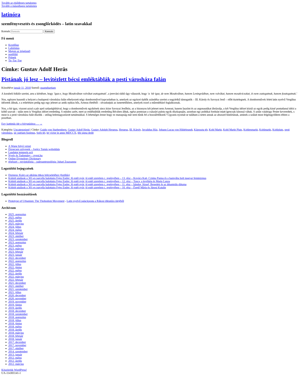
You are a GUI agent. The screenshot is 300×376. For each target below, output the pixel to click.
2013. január (15, 354)
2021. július (14, 292)
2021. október (16, 286)
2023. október (16, 236)
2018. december (17, 310)
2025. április (15, 220)
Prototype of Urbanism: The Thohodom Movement (36, 201)
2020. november (17, 298)
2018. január (15, 339)
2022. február (15, 279)
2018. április (15, 329)
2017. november (17, 345)
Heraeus (123, 129)
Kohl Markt (215, 129)
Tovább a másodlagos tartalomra (19, 6)
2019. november (17, 301)
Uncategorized (22, 129)
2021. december (17, 282)
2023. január (15, 254)
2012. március (16, 363)
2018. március (16, 332)
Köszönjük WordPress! (14, 369)
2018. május (15, 326)
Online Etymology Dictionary (24, 158)
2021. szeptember (18, 289)
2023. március (16, 248)
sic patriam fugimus (24, 132)
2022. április (15, 273)
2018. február (15, 335)
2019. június (15, 304)
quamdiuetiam (48, 87)
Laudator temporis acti (20, 152)
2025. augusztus (17, 214)
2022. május (15, 270)
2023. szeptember (18, 239)
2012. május (15, 357)
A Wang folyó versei (19, 146)
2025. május (15, 217)
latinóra (10, 14)
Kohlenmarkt (250, 129)
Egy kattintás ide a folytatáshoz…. (21, 123)
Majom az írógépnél (19, 51)
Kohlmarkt (265, 129)
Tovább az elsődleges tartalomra (18, 2)
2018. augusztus (17, 317)
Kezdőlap (13, 44)
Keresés (5, 31)
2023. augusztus (17, 242)
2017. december (17, 342)
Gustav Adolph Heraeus (104, 129)
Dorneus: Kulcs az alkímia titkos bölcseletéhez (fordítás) (39, 175)
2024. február (15, 233)
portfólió (13, 54)
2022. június (15, 267)
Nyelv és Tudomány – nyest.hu (25, 155)
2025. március (16, 223)
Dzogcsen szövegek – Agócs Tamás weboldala (34, 149)
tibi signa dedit (86, 132)
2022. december (17, 257)
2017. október (16, 348)
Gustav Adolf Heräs (79, 129)
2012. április (15, 360)
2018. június (15, 323)
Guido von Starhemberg (53, 129)
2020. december (17, 295)
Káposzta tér (200, 129)
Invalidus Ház (149, 129)
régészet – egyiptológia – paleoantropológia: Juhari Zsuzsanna (42, 161)
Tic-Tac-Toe (15, 60)
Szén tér (40, 132)
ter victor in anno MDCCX (61, 132)
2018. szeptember (18, 314)
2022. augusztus (17, 261)
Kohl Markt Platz (232, 129)
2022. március (16, 276)
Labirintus (13, 48)
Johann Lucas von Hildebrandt (176, 129)
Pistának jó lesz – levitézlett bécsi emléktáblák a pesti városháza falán (83, 79)
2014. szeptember (18, 351)
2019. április (15, 307)
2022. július (14, 264)
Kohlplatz (277, 129)
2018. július (14, 320)
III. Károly (135, 129)
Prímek (12, 57)
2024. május (15, 229)
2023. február (15, 251)
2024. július (14, 226)
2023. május (15, 245)
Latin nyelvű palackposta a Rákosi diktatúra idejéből (95, 201)
